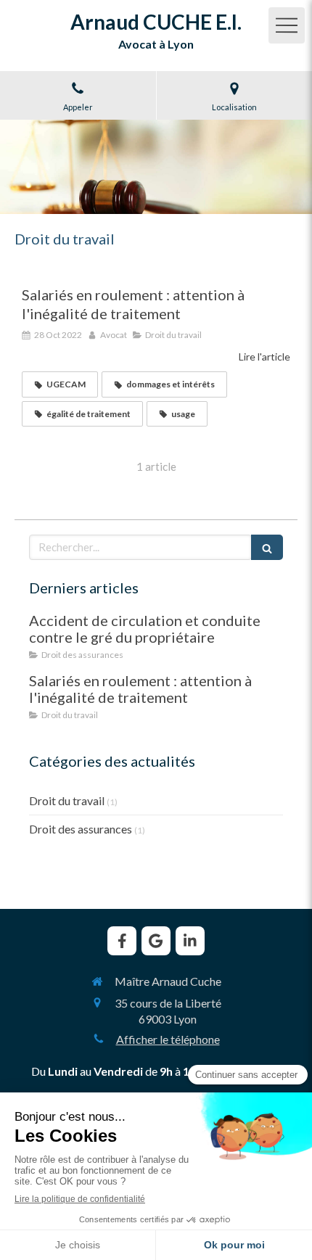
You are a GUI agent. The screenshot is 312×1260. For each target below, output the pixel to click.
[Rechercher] (267, 547)
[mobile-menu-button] (286, 25)
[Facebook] (121, 940)
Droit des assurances (80, 829)
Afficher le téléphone (168, 1039)
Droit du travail (66, 800)
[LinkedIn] (190, 940)
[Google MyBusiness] (156, 940)
